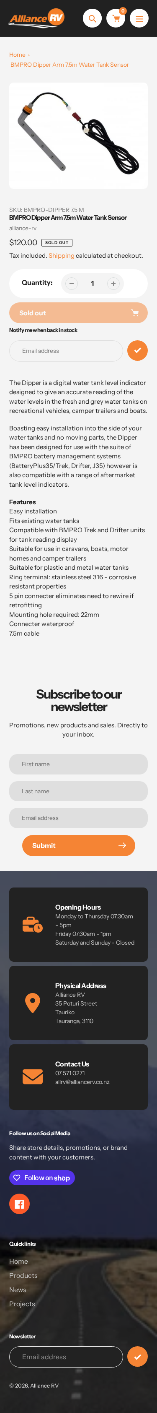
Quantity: (37, 282)
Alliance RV (44, 1385)
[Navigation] (139, 18)
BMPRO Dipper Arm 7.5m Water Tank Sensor (69, 64)
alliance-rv (22, 228)
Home (17, 54)
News (17, 1289)
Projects (22, 1304)
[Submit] (137, 1356)
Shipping (62, 255)
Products (23, 1275)
